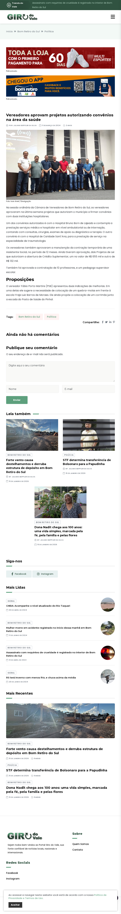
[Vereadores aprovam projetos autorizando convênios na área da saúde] (60, 164)
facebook (20, 573)
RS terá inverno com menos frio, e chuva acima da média (41, 677)
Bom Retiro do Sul (28, 31)
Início (9, 31)
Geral (11, 601)
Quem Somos (80, 844)
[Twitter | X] (106, 322)
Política (49, 31)
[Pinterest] (114, 322)
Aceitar (15, 904)
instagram (47, 573)
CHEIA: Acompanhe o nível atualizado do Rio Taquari (38, 605)
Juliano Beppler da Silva (25, 125)
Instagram (13, 878)
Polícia (68, 454)
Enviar (16, 400)
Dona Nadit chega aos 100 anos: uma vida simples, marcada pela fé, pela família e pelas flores (59, 531)
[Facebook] (103, 322)
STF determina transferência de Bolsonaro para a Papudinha (56, 770)
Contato (77, 849)
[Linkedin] (110, 322)
